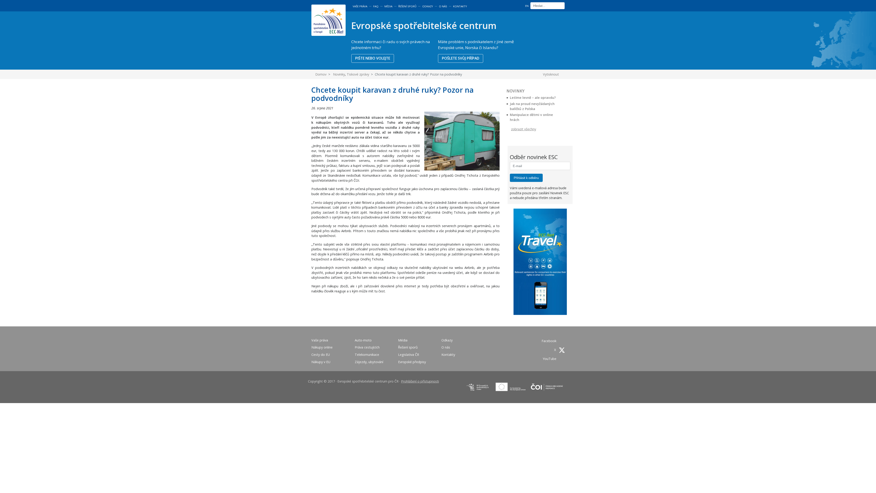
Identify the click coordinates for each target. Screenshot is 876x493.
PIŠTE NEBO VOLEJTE (372, 58)
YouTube (550, 359)
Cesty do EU (320, 354)
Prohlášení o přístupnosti (420, 381)
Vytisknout (551, 74)
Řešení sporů (407, 6)
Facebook (549, 341)
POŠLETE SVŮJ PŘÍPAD (460, 58)
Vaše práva (360, 6)
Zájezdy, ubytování (369, 362)
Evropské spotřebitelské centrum (423, 25)
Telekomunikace (367, 354)
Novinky (339, 74)
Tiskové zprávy (358, 74)
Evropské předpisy (412, 362)
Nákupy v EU (320, 362)
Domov (320, 74)
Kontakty (460, 6)
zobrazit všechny (523, 129)
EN (527, 6)
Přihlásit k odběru (526, 178)
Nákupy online (322, 347)
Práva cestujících (367, 347)
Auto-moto (363, 340)
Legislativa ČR (408, 354)
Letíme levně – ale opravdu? (533, 97)
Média (388, 6)
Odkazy (427, 6)
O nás (443, 6)
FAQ (375, 6)
